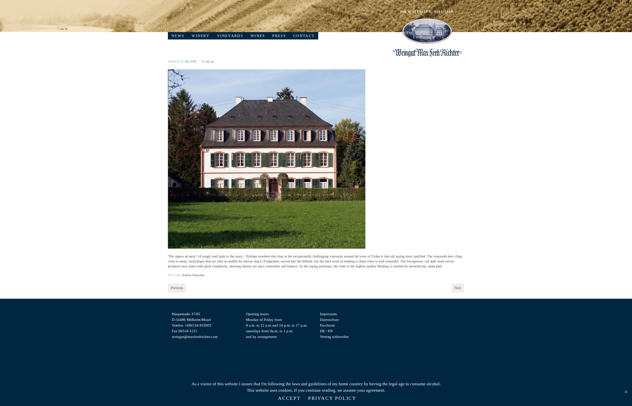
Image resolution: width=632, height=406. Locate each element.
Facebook (327, 325)
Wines (258, 36)
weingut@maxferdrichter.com (195, 336)
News (178, 36)
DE (322, 331)
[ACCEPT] (625, 391)
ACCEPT (289, 398)
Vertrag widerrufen (334, 336)
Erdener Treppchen (193, 275)
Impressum (328, 314)
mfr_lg (210, 61)
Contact (304, 36)
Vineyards (230, 36)
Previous (177, 288)
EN (330, 331)
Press (279, 36)
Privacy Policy (332, 398)
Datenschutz (329, 319)
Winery (201, 36)
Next (457, 288)
